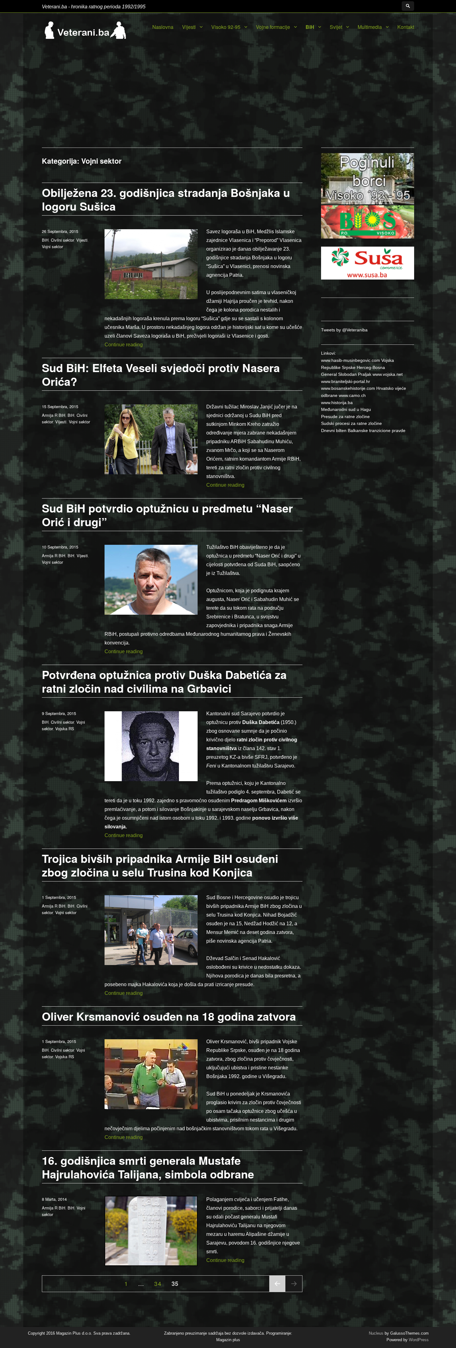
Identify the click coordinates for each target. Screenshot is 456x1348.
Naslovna (162, 26)
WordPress (418, 1339)
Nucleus (376, 1333)
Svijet (336, 26)
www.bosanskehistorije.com (348, 388)
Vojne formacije (273, 26)
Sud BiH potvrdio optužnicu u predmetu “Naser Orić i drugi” (167, 515)
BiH (310, 26)
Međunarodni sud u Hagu (346, 409)
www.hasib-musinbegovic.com (350, 360)
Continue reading (124, 344)
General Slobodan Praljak (346, 374)
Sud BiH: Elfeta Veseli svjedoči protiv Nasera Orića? (161, 374)
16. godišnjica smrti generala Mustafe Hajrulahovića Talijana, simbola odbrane (148, 1167)
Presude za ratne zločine (345, 416)
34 (160, 1283)
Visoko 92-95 (225, 26)
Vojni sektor (52, 246)
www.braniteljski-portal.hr (345, 381)
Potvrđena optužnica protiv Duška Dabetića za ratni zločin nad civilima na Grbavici (164, 681)
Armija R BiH (53, 415)
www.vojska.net (388, 374)
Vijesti (189, 26)
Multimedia (370, 26)
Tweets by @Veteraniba (344, 329)
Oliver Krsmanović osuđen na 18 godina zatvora (169, 1016)
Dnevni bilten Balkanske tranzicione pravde (363, 430)
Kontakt (405, 26)
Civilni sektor (62, 240)
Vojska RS (64, 728)
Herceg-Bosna (371, 367)
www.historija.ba (337, 402)
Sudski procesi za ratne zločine (351, 423)
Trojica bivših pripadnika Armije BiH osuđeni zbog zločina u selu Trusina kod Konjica (160, 865)
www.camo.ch (352, 395)
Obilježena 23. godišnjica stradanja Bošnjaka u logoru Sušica (166, 199)
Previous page (277, 1291)
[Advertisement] (228, 100)
